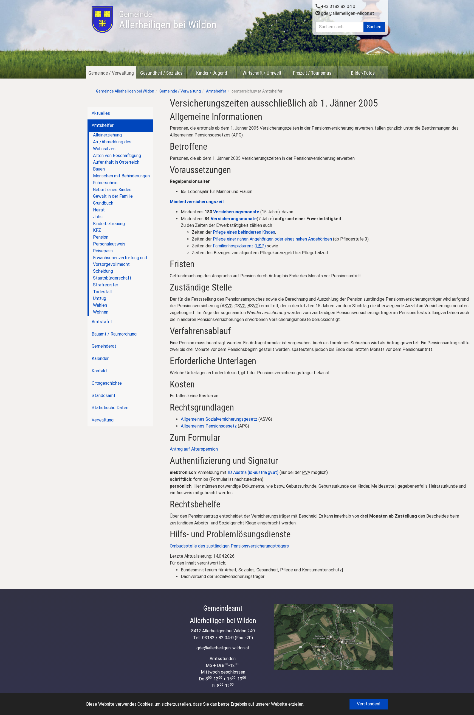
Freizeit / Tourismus (312, 73)
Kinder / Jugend (211, 73)
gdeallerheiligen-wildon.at (347, 13)
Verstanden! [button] (368, 703)
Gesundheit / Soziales (161, 73)
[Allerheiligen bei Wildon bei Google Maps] (333, 636)
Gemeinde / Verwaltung (111, 73)
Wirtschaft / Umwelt (261, 73)
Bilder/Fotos (363, 73)
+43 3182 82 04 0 (337, 6)
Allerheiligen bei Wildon (167, 20)
